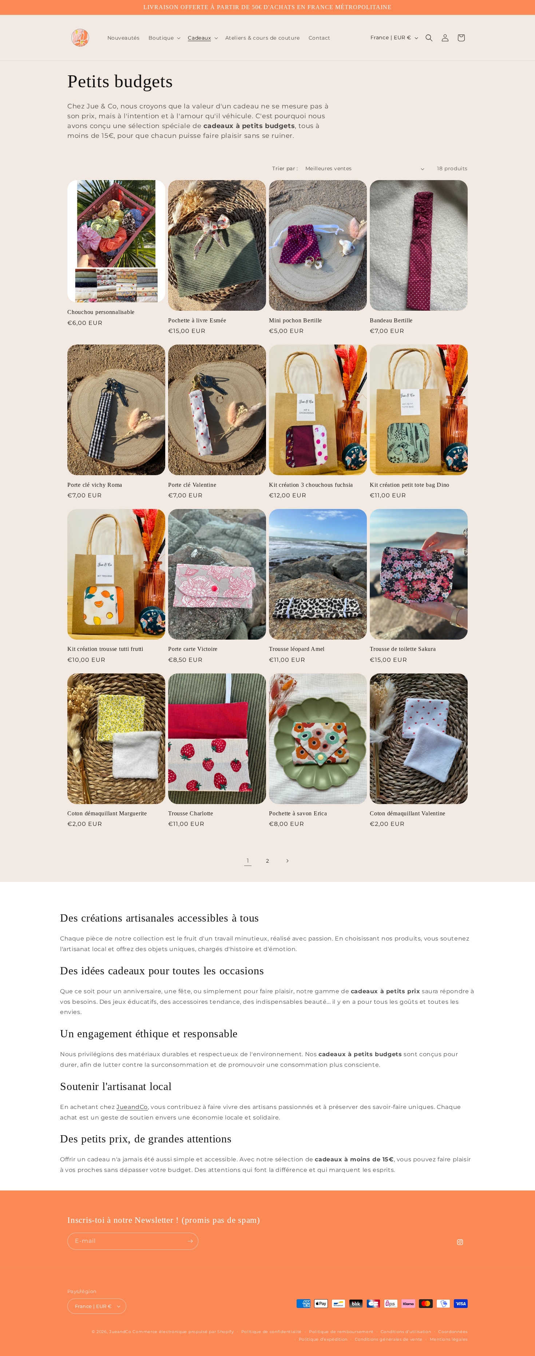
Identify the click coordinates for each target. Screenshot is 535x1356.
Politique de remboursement (341, 1331)
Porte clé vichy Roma (94, 485)
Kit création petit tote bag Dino (409, 485)
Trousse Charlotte (190, 813)
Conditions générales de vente (389, 1339)
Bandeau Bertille (391, 320)
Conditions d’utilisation (406, 1331)
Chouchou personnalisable (101, 312)
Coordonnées (453, 1331)
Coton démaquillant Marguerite (107, 813)
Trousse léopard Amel (297, 649)
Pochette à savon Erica (298, 813)
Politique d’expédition (323, 1339)
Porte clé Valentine (192, 485)
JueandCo (132, 1107)
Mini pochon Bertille (295, 320)
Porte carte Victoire (193, 649)
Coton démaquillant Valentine (407, 813)
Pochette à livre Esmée (197, 320)
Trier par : (285, 168)
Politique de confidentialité (271, 1331)
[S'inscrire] (190, 1241)
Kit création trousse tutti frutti (105, 649)
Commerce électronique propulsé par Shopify (183, 1331)
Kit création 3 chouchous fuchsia (311, 485)
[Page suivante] (287, 861)
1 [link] (248, 860)
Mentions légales (449, 1339)
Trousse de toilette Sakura (403, 649)
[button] (164, 37)
